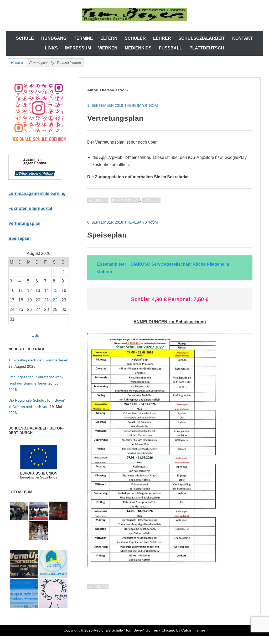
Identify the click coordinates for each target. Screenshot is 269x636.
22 (55, 300)
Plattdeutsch (206, 48)
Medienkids (138, 48)
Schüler (151, 200)
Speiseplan (107, 235)
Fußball (170, 48)
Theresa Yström (141, 105)
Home (17, 63)
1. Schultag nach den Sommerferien (38, 360)
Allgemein (98, 200)
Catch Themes (193, 630)
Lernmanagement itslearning (37, 193)
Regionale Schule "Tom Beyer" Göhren (126, 630)
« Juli (37, 335)
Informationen (125, 200)
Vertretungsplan (115, 118)
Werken (107, 48)
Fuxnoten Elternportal (30, 208)
